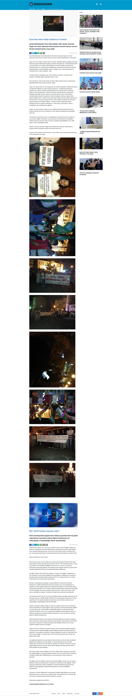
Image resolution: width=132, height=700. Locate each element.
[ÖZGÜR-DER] (40, 4)
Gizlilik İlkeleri (70, 693)
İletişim (63, 693)
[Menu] (96, 4)
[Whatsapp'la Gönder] (38, 53)
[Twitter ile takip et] (97, 693)
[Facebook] (30, 53)
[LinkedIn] (35, 53)
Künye (59, 693)
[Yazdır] (44, 53)
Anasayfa (54, 693)
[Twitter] (33, 53)
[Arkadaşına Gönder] (41, 53)
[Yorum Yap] (47, 545)
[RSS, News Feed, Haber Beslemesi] (101, 693)
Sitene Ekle (76, 693)
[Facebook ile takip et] (94, 693)
